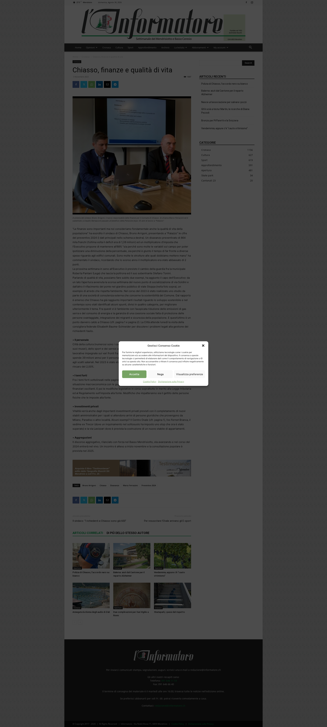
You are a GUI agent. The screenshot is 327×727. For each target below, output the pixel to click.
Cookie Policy (149, 381)
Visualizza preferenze (189, 374)
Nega (160, 374)
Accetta (134, 374)
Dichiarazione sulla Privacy (171, 381)
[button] (203, 345)
